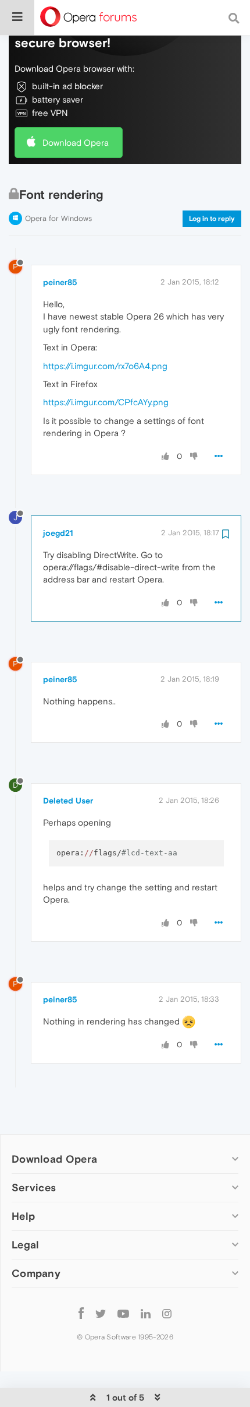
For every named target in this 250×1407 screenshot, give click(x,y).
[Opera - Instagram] (166, 1313)
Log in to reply (212, 219)
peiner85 (60, 282)
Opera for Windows (58, 218)
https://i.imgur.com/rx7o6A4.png (105, 366)
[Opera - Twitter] (101, 1313)
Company (36, 1273)
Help (23, 1216)
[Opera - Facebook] (81, 1313)
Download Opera (75, 143)
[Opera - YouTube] (123, 1313)
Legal (26, 1244)
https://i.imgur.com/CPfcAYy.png (106, 402)
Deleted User (68, 800)
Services (34, 1187)
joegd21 (58, 533)
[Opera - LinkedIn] (145, 1313)
